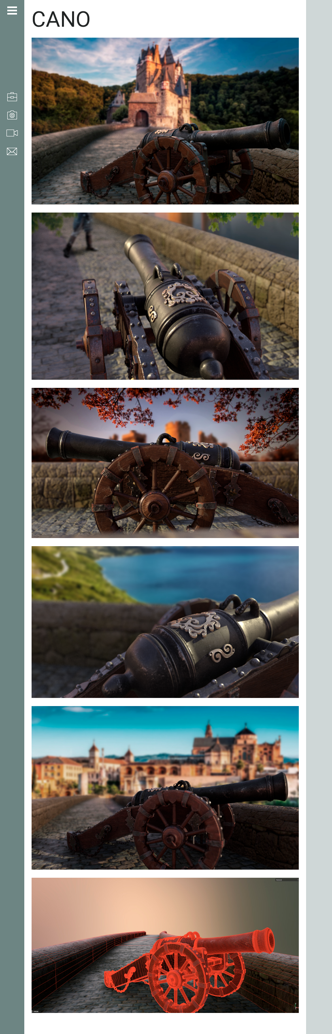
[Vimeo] (10, 991)
